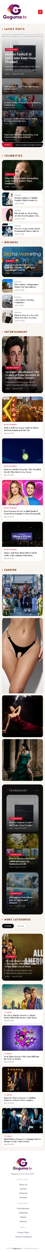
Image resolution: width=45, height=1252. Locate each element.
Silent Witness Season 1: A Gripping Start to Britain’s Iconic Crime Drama (22, 1140)
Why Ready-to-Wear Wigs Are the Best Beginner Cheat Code (27, 215)
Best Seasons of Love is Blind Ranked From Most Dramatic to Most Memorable (22, 512)
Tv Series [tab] (8, 926)
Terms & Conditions (23, 1237)
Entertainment (23, 1208)
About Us (23, 1184)
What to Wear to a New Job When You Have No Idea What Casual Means (26, 317)
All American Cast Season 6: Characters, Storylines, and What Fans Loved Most (20, 963)
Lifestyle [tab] (20, 926)
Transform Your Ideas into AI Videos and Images (20, 900)
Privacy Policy (23, 1232)
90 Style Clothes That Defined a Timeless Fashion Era (22, 103)
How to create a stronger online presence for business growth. (22, 861)
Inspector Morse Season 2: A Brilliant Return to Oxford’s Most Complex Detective (20, 1100)
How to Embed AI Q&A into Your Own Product (20, 58)
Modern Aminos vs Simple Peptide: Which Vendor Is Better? (26, 200)
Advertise (23, 1193)
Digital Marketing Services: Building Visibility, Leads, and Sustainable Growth (20, 267)
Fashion (23, 1217)
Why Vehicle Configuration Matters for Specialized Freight (26, 287)
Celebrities (23, 1213)
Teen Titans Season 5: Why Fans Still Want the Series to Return (21, 1057)
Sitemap (23, 1197)
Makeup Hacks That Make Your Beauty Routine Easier (21, 87)
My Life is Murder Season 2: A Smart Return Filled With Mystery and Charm (20, 1016)
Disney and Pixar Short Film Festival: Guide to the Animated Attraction (20, 553)
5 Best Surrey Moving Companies (24, 301)
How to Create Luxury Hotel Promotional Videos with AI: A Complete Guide (27, 231)
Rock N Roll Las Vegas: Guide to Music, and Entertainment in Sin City (21, 428)
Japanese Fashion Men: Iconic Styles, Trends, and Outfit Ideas (20, 119)
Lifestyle (23, 1221)
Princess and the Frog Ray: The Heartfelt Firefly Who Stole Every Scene (22, 470)
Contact (23, 1189)
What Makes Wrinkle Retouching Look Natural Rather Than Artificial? (21, 135)
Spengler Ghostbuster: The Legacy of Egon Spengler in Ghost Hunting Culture (22, 374)
